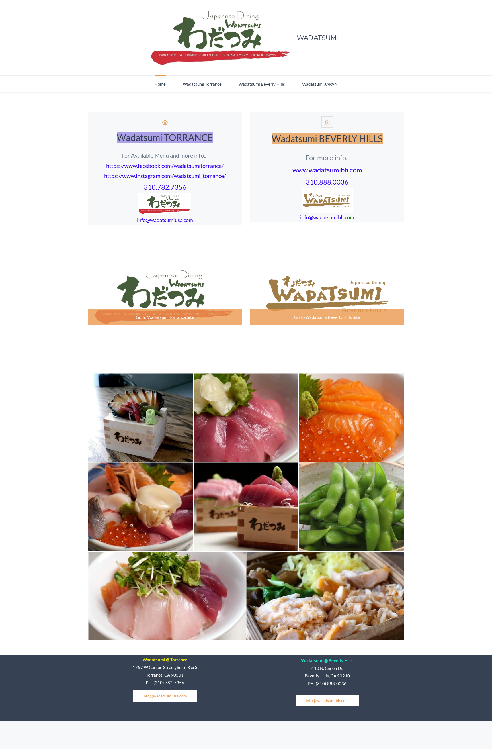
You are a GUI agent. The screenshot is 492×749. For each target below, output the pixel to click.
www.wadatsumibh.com (327, 170)
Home (160, 84)
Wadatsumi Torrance (202, 84)
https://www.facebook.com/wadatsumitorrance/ (165, 165)
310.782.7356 (165, 187)
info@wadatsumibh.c (323, 217)
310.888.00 (323, 182)
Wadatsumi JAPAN (319, 84)
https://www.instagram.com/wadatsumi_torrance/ (165, 175)
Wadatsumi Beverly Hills (262, 84)
